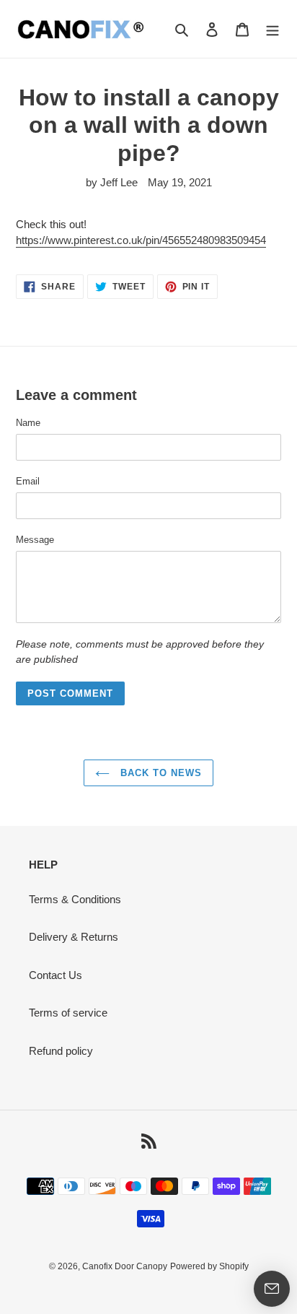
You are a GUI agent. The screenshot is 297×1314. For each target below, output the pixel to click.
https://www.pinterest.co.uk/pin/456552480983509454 (141, 240)
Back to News (160, 772)
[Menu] (272, 29)
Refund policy (61, 1051)
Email (28, 481)
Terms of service (68, 1012)
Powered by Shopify (209, 1266)
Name (28, 422)
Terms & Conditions (75, 899)
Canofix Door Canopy (124, 1266)
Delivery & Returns (73, 937)
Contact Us (55, 975)
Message (35, 539)
